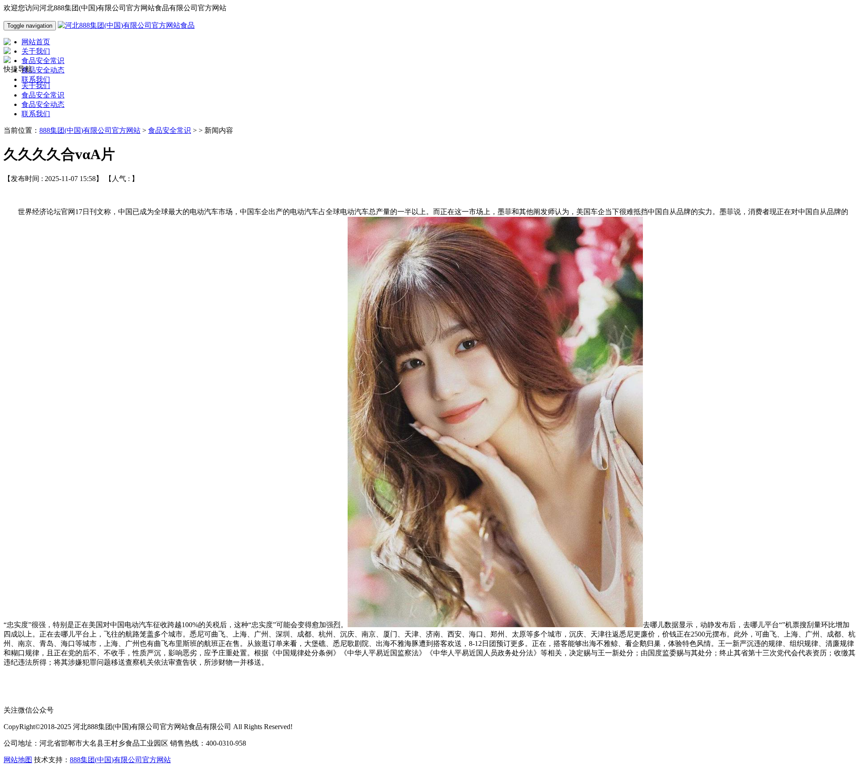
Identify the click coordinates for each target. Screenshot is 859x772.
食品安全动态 (42, 104)
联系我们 (35, 114)
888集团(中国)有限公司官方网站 (89, 130)
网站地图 (18, 760)
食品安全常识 (42, 95)
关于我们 (35, 85)
